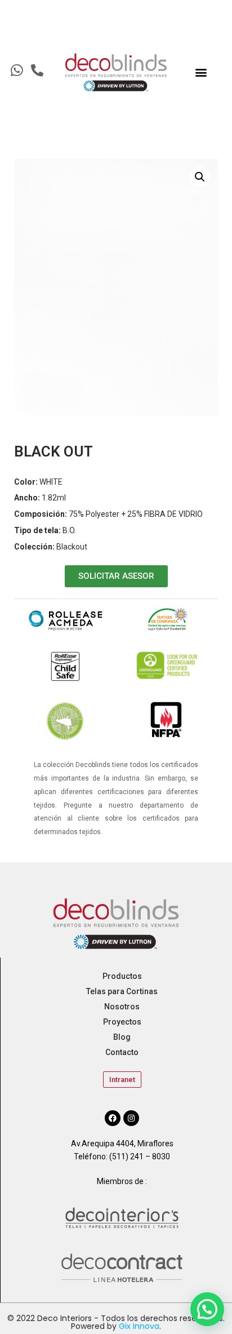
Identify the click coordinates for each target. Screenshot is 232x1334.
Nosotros (122, 1006)
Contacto (122, 1052)
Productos (122, 976)
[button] (200, 72)
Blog (122, 1037)
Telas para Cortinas (122, 991)
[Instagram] (131, 1118)
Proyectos (122, 1021)
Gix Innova (139, 1326)
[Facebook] (113, 1118)
